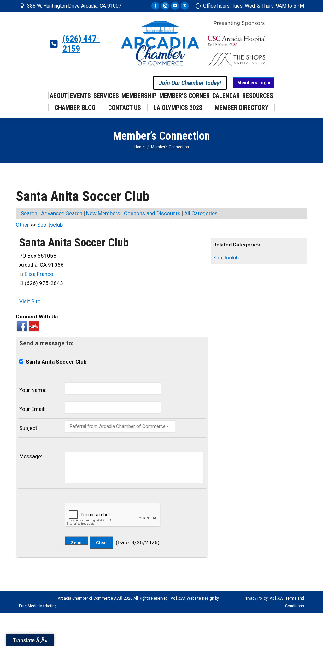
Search (29, 213)
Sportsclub (226, 257)
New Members (103, 213)
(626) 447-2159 (81, 44)
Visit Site (29, 301)
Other (22, 225)
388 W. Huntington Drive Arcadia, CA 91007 (74, 6)
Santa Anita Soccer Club (74, 242)
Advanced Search (61, 213)
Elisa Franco (39, 274)
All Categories (201, 213)
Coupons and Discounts (152, 213)
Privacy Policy (256, 598)
